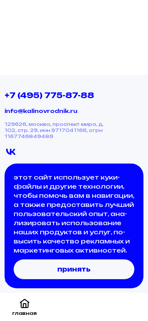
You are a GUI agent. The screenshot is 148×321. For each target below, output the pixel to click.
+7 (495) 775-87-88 (49, 95)
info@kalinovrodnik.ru (41, 111)
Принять (74, 269)
